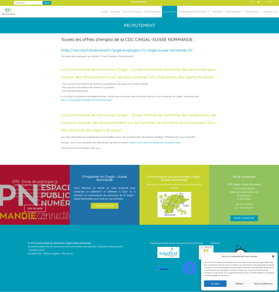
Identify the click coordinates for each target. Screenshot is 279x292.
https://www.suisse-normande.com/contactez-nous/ (86, 100)
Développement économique (192, 11)
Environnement (233, 11)
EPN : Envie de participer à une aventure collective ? (35, 183)
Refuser (239, 283)
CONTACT (270, 2)
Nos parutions (252, 11)
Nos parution (116, 246)
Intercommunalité (152, 11)
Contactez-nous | (36, 250)
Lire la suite (35, 208)
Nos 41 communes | (55, 246)
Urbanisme (217, 11)
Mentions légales (52, 253)
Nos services (169, 11)
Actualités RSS (34, 253)
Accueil (104, 11)
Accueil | (31, 246)
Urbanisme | (103, 246)
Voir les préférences (263, 283)
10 (45, 218)
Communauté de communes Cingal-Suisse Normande (63, 243)
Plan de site (67, 253)
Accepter (215, 283)
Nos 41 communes (132, 11)
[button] (273, 256)
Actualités (115, 11)
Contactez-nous (270, 11)
